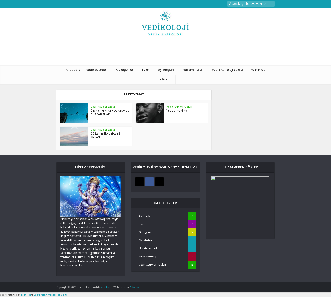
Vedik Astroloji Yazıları (228, 70)
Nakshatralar (193, 70)
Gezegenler (124, 70)
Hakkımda (257, 70)
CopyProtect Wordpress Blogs (50, 294)
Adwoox (134, 287)
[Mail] (159, 181)
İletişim (164, 79)
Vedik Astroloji (96, 70)
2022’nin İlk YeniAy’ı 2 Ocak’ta (105, 135)
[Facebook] (149, 181)
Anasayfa (73, 70)
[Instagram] (139, 181)
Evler (145, 70)
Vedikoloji (106, 287)
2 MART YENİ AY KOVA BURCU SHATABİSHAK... (110, 112)
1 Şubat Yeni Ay (176, 111)
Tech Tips (26, 294)
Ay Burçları (166, 70)
